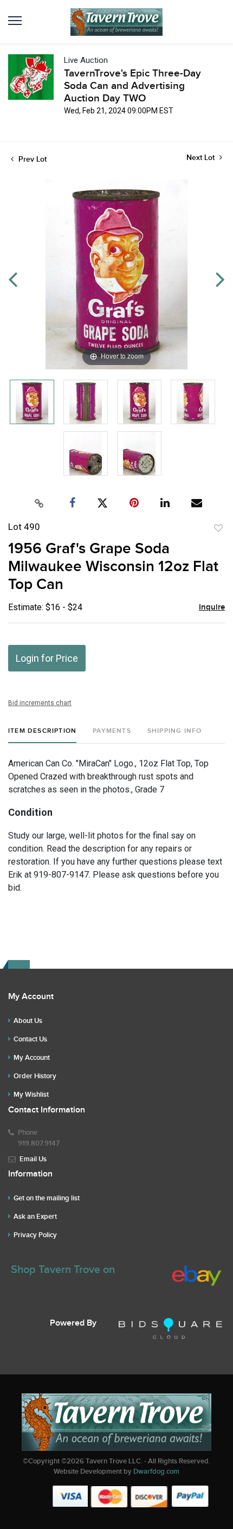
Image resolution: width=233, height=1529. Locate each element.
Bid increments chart (40, 703)
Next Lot (201, 157)
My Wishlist (31, 1094)
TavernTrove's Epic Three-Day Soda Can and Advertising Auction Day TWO (132, 86)
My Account (32, 1057)
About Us (28, 1020)
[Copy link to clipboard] (39, 503)
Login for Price (47, 658)
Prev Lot (31, 159)
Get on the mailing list (47, 1198)
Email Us (33, 1159)
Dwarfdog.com (156, 1471)
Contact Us (30, 1039)
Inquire (212, 607)
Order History (35, 1076)
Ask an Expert (35, 1216)
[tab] (42, 735)
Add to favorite (218, 528)
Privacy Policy (35, 1235)
